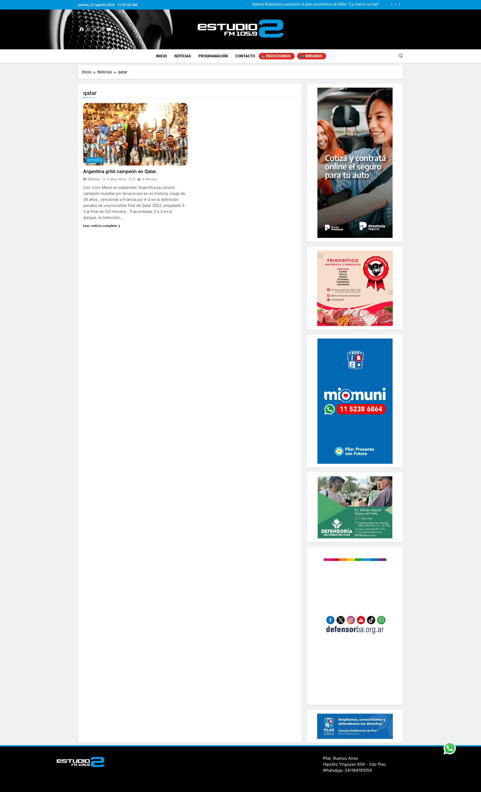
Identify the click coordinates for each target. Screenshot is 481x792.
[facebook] (81, 30)
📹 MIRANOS (311, 56)
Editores (93, 179)
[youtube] (109, 30)
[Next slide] (399, 5)
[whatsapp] (102, 30)
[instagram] (88, 30)
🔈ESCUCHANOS (276, 56)
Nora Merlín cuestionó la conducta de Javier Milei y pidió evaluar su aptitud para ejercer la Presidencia (312, 5)
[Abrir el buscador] (401, 56)
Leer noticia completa (100, 225)
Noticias (182, 56)
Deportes (94, 160)
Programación (213, 56)
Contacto (245, 56)
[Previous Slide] (392, 5)
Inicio (161, 56)
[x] (95, 30)
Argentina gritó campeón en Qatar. (120, 171)
